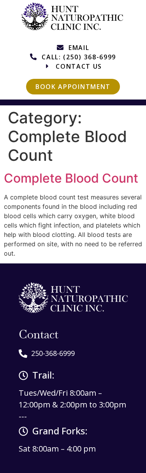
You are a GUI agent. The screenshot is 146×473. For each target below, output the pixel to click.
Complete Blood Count (71, 178)
